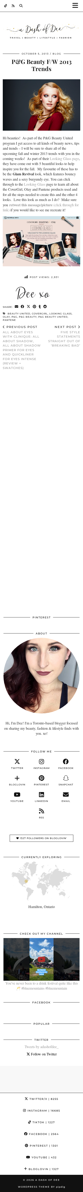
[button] (76, 6)
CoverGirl (40, 313)
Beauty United (19, 313)
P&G (14, 316)
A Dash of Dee (47, 1179)
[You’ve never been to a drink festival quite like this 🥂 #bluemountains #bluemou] (41, 959)
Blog (57, 53)
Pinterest (43, 1145)
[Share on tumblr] (40, 307)
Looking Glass (34, 184)
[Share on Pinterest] (35, 307)
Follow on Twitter (43, 1054)
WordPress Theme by (41, 1186)
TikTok (43, 1122)
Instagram (43, 1110)
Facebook (43, 1134)
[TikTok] (5, 6)
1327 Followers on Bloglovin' (43, 838)
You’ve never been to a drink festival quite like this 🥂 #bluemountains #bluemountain (41, 986)
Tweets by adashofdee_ (42, 1046)
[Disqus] (41, 433)
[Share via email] (17, 307)
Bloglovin (43, 1169)
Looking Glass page (64, 158)
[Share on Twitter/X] (29, 307)
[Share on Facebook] (23, 307)
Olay (6, 316)
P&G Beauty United (53, 316)
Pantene (9, 320)
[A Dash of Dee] (41, 31)
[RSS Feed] (13, 6)
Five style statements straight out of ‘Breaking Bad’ (64, 336)
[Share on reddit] (45, 307)
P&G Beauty (28, 316)
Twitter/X (43, 1099)
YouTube (43, 1157)
